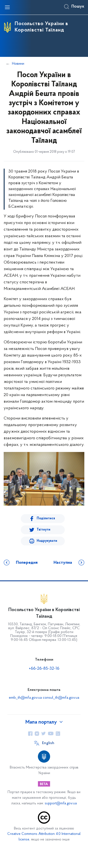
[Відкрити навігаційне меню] (7, 7)
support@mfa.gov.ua (61, 803)
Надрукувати (47, 541)
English (48, 743)
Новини (18, 64)
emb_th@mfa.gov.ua (25, 698)
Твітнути (43, 530)
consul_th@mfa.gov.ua (61, 698)
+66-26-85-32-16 (44, 668)
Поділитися (46, 518)
